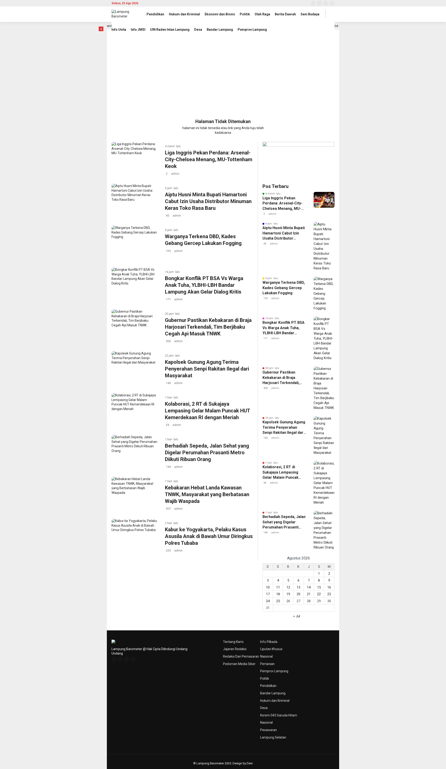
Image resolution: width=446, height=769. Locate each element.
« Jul (296, 616)
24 (268, 601)
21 (309, 594)
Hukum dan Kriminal (184, 14)
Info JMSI (138, 29)
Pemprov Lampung (252, 29)
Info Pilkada (268, 642)
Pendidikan (155, 14)
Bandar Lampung (220, 29)
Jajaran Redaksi (234, 649)
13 (298, 587)
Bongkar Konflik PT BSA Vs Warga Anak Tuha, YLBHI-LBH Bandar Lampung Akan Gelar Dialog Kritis (204, 284)
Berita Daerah (285, 14)
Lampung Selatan (273, 737)
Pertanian (267, 664)
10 (268, 587)
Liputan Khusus (271, 649)
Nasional (266, 656)
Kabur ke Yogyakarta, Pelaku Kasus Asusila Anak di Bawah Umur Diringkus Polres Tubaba (209, 536)
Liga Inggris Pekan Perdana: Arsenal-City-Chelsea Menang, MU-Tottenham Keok (208, 159)
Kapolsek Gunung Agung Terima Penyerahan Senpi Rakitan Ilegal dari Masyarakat (207, 368)
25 (278, 601)
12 (288, 587)
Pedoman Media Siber (239, 664)
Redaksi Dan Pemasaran (241, 656)
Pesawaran (268, 730)
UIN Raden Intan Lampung (170, 29)
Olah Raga (262, 14)
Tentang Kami (233, 642)
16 (329, 587)
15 (319, 587)
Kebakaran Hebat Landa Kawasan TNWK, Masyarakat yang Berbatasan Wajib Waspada (207, 494)
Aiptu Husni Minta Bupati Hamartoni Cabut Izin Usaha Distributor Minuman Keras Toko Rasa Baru (208, 201)
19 (288, 594)
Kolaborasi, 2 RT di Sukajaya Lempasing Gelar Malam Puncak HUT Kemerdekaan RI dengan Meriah (207, 410)
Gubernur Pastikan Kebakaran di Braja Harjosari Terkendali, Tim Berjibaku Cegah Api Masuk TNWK (208, 326)
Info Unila (119, 29)
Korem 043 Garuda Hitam (278, 715)
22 (319, 594)
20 (298, 594)
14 (309, 587)
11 (278, 587)
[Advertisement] (223, 78)
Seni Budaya (310, 14)
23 (329, 594)
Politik (245, 14)
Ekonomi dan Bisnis (220, 14)
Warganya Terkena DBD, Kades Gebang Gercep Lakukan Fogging (283, 287)
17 (268, 594)
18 (278, 594)
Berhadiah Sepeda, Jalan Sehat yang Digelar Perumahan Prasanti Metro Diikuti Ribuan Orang (207, 452)
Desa (198, 29)
